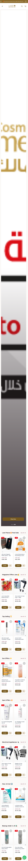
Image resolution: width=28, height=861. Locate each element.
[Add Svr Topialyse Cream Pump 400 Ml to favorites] (24, 705)
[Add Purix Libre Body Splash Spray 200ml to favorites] (24, 830)
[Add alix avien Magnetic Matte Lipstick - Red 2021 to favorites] (10, 537)
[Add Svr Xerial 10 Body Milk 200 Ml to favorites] (10, 705)
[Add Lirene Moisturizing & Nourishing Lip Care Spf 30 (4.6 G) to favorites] (24, 537)
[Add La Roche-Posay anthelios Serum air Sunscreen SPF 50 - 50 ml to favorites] (24, 789)
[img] (7, 544)
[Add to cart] (10, 565)
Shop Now (14, 519)
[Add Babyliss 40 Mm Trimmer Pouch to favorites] (24, 747)
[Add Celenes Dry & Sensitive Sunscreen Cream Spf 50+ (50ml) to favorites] (10, 663)
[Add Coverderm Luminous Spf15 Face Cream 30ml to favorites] (24, 663)
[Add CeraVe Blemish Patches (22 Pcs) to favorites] (10, 789)
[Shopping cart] (24, 857)
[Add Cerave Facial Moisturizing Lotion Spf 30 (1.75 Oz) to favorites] (24, 621)
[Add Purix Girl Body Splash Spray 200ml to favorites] (10, 830)
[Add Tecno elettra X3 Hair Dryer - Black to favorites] (24, 579)
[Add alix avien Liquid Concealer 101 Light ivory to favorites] (10, 621)
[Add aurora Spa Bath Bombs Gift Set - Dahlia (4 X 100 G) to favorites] (10, 579)
